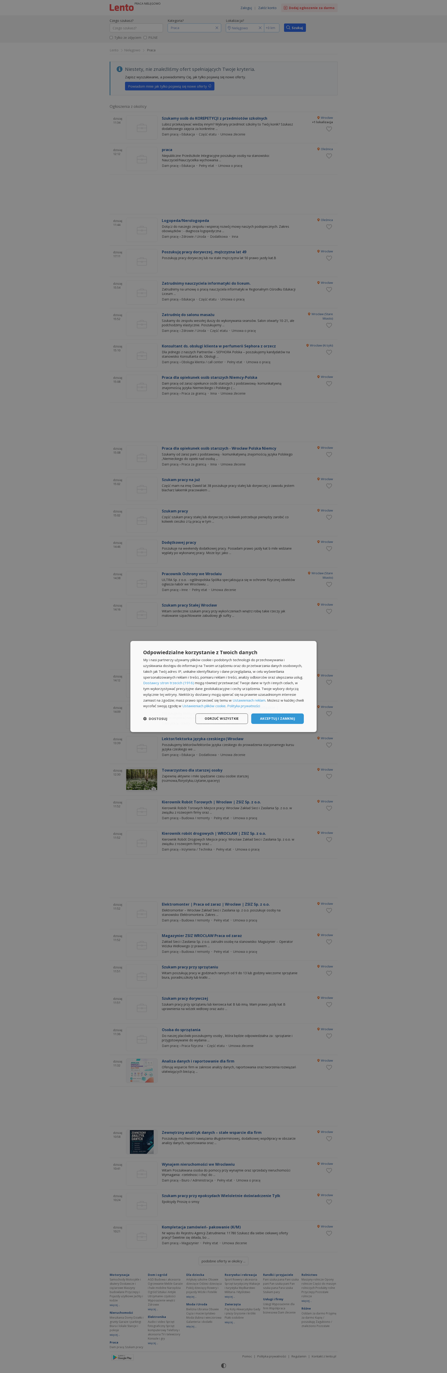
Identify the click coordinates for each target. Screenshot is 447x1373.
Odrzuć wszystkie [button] (222, 718)
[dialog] (223, 686)
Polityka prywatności (243, 705)
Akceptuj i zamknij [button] (277, 718)
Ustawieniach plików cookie (204, 705)
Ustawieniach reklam (249, 700)
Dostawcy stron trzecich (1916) (168, 682)
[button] (155, 718)
